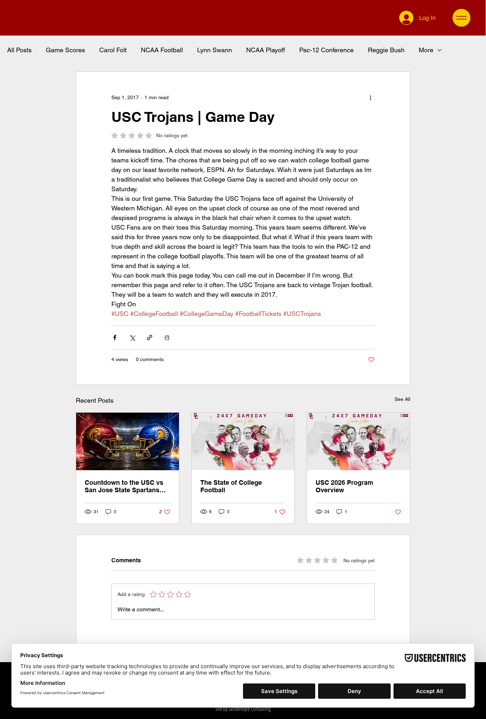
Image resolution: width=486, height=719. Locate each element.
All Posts (19, 50)
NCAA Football (162, 50)
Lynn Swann (214, 50)
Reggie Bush (386, 50)
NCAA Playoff (265, 50)
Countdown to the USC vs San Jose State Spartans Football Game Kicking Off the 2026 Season (125, 486)
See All (402, 399)
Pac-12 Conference (326, 50)
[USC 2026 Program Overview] (358, 441)
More (426, 50)
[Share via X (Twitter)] (132, 337)
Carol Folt (113, 50)
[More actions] (370, 97)
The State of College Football (231, 486)
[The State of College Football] (243, 441)
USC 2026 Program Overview (344, 486)
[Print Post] (167, 337)
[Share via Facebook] (114, 337)
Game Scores (65, 50)
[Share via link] (149, 337)
